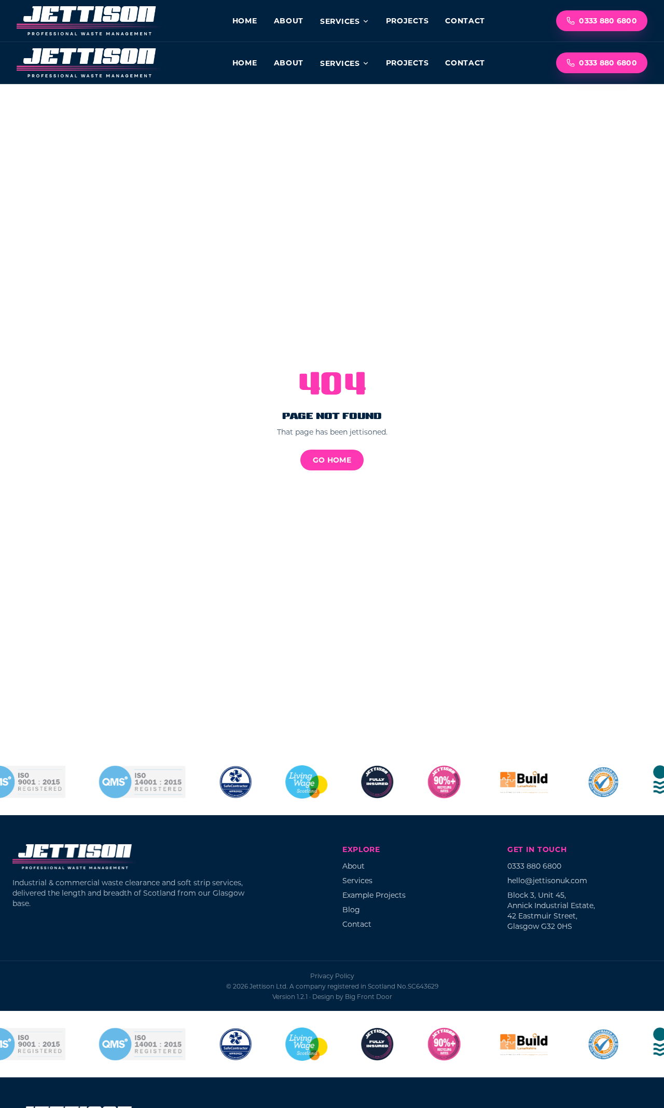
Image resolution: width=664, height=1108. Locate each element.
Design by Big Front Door (352, 996)
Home (244, 20)
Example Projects (374, 895)
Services (340, 21)
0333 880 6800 (608, 20)
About (289, 20)
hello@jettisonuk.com (547, 880)
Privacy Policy (332, 975)
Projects (407, 20)
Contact (465, 20)
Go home (332, 460)
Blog (351, 909)
